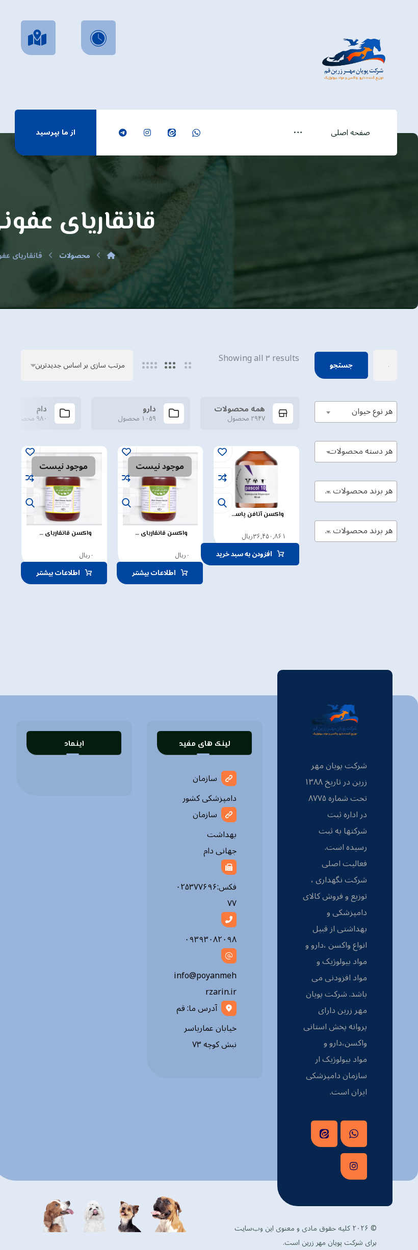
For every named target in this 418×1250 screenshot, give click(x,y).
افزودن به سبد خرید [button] (244, 554)
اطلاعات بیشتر (154, 573)
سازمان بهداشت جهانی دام (215, 833)
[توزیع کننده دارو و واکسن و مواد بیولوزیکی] (353, 58)
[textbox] (356, 411)
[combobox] (356, 412)
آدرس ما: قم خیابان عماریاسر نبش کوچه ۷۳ (206, 1026)
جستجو (341, 365)
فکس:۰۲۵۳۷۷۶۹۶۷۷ (206, 895)
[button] (298, 132)
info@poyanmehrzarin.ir (205, 984)
